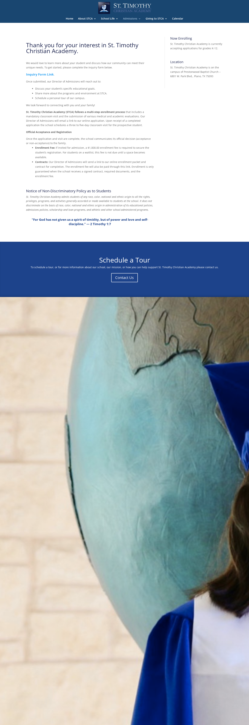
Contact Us (124, 277)
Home (69, 18)
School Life (108, 18)
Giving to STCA (155, 18)
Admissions (130, 18)
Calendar (177, 18)
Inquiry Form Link (40, 74)
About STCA (85, 18)
